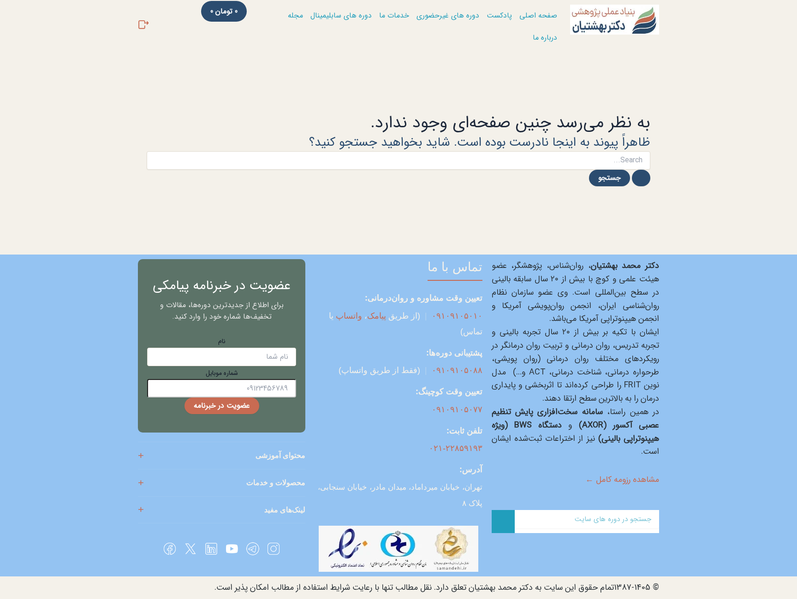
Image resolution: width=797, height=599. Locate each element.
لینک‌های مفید (284, 510)
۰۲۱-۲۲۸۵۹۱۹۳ (455, 448)
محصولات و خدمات (275, 482)
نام (222, 341)
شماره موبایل (222, 373)
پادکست (499, 15)
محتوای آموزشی (280, 455)
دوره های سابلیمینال (341, 15)
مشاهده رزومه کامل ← (622, 479)
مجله (295, 15)
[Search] (503, 521)
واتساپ (349, 315)
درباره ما (545, 37)
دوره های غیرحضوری (447, 15)
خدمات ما (394, 15)
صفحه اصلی (538, 15)
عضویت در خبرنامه (222, 405)
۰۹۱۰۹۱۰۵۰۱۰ (457, 315)
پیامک (376, 315)
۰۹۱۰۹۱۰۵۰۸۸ (457, 370)
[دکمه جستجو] (641, 178)
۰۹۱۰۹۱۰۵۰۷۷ (457, 409)
